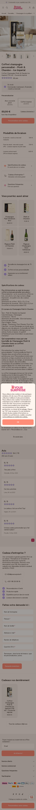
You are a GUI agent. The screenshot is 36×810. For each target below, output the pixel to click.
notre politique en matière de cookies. (15, 417)
